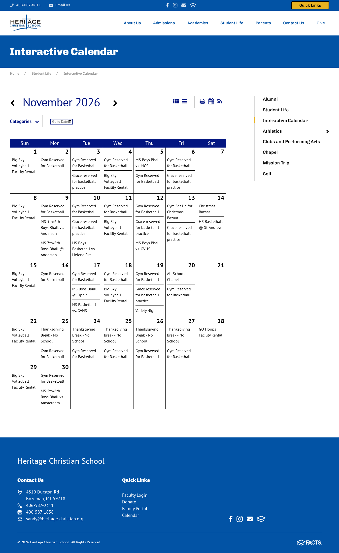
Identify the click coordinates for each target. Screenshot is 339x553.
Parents (263, 23)
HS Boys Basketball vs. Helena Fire (83, 248)
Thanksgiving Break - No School (52, 335)
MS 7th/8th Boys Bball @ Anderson (52, 248)
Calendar (130, 515)
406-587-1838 (40, 512)
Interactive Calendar (285, 120)
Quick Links (310, 5)
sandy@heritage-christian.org (54, 519)
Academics (197, 23)
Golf (267, 174)
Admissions (164, 23)
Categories (21, 121)
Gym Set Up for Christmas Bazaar (179, 211)
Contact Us (293, 23)
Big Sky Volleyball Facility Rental (23, 165)
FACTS (193, 5)
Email (183, 5)
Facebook (167, 5)
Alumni (270, 99)
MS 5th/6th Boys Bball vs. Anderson (52, 227)
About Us (132, 23)
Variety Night (146, 310)
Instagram (175, 5)
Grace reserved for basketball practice (84, 181)
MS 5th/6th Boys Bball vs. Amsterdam (52, 396)
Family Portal (134, 508)
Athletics (272, 131)
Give (321, 23)
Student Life (231, 23)
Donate (129, 502)
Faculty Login (134, 495)
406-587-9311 (28, 5)
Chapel (270, 152)
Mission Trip (276, 163)
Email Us (62, 5)
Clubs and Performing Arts (291, 141)
